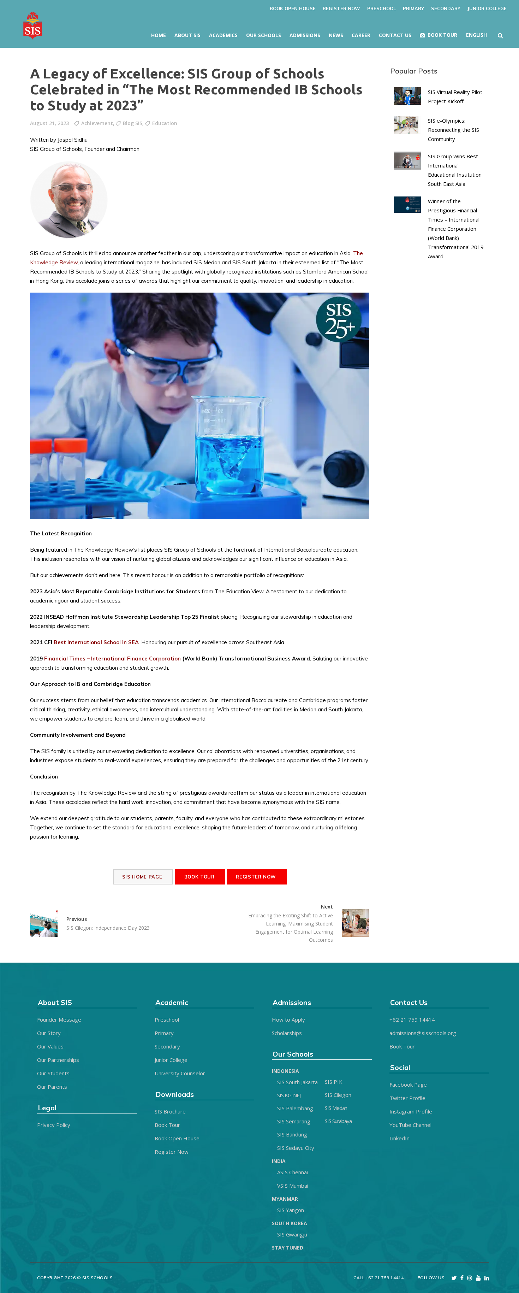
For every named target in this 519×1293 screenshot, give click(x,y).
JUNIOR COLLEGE (487, 8)
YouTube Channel (410, 1124)
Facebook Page (408, 1084)
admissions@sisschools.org (422, 1032)
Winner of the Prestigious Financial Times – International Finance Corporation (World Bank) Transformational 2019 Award (456, 229)
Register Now (172, 1151)
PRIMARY (413, 8)
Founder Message (59, 1019)
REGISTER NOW (341, 8)
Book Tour (167, 1124)
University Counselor (180, 1073)
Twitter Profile (407, 1097)
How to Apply (288, 1019)
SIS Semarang (293, 1121)
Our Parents (52, 1086)
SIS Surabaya (338, 1120)
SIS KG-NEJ (288, 1095)
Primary (164, 1032)
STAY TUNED (287, 1247)
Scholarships (287, 1032)
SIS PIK (333, 1081)
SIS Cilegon (338, 1094)
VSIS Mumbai (292, 1185)
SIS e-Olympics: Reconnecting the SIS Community (453, 129)
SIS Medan (336, 1107)
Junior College (171, 1059)
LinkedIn (399, 1138)
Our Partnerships (58, 1059)
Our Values (50, 1046)
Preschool (167, 1019)
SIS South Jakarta (297, 1082)
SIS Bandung (292, 1134)
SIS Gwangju (292, 1234)
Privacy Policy (53, 1124)
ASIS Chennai (292, 1172)
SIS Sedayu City (295, 1147)
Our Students (53, 1073)
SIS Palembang (295, 1108)
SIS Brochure (170, 1111)
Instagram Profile (410, 1111)
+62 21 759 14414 (412, 1019)
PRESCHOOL (381, 8)
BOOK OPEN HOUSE (293, 8)
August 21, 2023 (49, 123)
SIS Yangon (290, 1209)
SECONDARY (445, 8)
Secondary (167, 1046)
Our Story (49, 1032)
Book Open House (177, 1138)
